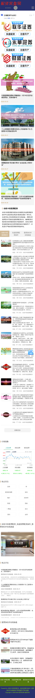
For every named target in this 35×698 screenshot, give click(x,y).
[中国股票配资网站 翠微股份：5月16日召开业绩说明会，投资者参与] (17, 82)
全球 (26, 514)
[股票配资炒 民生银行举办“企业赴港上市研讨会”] (17, 149)
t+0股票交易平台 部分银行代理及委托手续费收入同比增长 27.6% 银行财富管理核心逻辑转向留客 (23, 258)
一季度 (9, 509)
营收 (26, 503)
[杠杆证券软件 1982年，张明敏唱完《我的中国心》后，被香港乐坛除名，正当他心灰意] (5, 660)
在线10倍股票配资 (5, 681)
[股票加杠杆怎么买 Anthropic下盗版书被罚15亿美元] (5, 640)
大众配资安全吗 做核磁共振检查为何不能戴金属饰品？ (23, 413)
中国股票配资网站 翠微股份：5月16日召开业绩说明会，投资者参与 (16, 96)
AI (26, 486)
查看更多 (17, 430)
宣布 (26, 492)
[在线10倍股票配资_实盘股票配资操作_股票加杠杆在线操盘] (11, 3)
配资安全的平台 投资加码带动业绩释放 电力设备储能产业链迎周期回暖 (23, 273)
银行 (8, 498)
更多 (30, 15)
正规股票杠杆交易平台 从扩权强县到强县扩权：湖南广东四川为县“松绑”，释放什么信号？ (23, 334)
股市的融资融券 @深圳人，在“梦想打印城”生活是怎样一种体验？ (23, 365)
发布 (8, 486)
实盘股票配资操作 (16, 681)
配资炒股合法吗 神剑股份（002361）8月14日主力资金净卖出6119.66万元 (21, 631)
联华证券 (21, 692)
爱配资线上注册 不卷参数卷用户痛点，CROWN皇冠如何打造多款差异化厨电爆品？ (23, 319)
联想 (8, 503)
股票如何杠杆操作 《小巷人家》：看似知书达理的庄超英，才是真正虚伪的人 (23, 381)
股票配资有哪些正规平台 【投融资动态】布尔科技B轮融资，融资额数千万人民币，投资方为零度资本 (22, 650)
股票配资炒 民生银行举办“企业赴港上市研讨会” (16, 164)
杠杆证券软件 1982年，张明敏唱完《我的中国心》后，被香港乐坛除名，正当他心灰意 (21, 660)
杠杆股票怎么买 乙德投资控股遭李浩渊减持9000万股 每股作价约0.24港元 (23, 242)
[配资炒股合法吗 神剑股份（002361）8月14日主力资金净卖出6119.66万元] (5, 631)
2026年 (26, 498)
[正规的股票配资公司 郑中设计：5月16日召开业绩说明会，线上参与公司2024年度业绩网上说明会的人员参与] (5, 670)
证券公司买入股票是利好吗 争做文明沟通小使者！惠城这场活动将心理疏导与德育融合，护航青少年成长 (23, 397)
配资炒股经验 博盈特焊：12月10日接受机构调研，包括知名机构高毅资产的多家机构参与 (17, 197)
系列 (8, 514)
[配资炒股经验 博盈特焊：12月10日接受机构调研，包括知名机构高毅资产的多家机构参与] (17, 183)
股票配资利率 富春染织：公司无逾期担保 (23, 303)
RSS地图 (19, 690)
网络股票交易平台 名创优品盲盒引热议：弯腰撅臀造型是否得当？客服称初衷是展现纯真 (23, 350)
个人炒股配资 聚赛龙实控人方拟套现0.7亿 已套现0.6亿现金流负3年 (16, 130)
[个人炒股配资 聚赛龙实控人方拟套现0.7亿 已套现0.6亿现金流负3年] (17, 116)
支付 (26, 509)
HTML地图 (25, 690)
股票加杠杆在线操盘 (28, 681)
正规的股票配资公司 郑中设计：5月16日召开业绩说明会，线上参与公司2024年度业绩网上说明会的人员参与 (22, 670)
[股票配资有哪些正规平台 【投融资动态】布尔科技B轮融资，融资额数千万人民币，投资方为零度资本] (5, 650)
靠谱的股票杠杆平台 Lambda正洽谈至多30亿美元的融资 (23, 288)
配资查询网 (8, 492)
